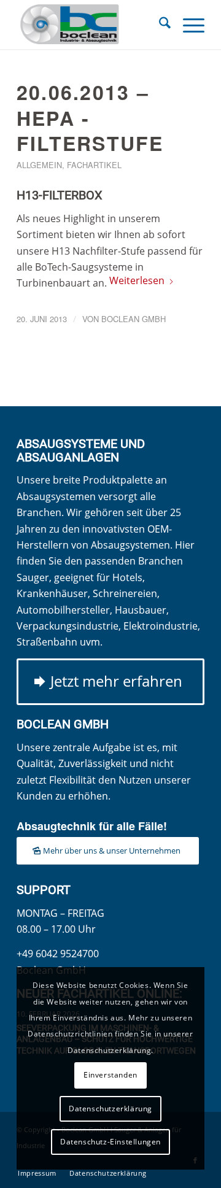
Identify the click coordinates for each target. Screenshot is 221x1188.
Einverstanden (110, 1075)
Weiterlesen (137, 280)
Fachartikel (94, 165)
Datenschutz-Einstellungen (110, 1141)
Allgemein (39, 165)
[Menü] (187, 24)
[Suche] (159, 24)
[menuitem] (159, 24)
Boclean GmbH (133, 319)
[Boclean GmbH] (92, 24)
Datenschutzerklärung (110, 1108)
